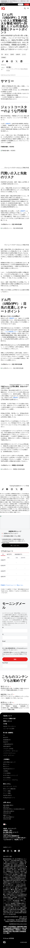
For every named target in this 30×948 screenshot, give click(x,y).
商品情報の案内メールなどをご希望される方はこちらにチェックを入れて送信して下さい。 (14, 654)
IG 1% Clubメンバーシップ (10, 775)
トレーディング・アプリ (10, 786)
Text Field (5, 662)
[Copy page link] (2, 61)
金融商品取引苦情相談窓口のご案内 (15, 928)
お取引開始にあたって (9, 762)
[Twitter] (17, 61)
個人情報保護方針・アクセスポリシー (16, 648)
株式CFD (9, 554)
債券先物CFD (7, 746)
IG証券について (7, 715)
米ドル (6, 54)
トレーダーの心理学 (8, 728)
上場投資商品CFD (8, 744)
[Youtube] (15, 851)
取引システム (7, 784)
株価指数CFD (18, 554)
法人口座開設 (7, 777)
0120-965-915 (7, 809)
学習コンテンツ (7, 721)
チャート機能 (7, 793)
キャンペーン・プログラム (10, 780)
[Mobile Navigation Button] (28, 8)
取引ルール (6, 764)
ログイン (21, 4)
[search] (25, 8)
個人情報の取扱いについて (10, 832)
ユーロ (23, 54)
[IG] (3, 8)
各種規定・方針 (7, 830)
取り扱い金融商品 (8, 732)
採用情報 (11, 938)
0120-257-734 (7, 813)
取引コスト (6, 766)
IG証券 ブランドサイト (9, 726)
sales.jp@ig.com (20, 809)
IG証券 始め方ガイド (9, 768)
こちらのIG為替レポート (11, 331)
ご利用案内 (6, 759)
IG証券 (5, 828)
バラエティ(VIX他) (8, 748)
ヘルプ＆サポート (8, 839)
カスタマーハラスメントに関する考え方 (14, 837)
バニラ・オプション (8, 755)
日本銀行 (3, 57)
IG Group (5, 938)
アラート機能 (7, 791)
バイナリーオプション (9, 753)
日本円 (12, 54)
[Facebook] (7, 61)
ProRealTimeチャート (9, 797)
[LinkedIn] (21, 61)
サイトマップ (12, 828)
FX (2, 54)
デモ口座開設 (7, 773)
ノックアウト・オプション (10, 751)
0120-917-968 (7, 818)
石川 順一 (9, 67)
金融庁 (5, 926)
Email (3, 641)
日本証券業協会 (12, 926)
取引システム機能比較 (9, 788)
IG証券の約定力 (7, 795)
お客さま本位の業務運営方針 (11, 836)
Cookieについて (7, 834)
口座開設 (27, 4)
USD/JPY (8, 123)
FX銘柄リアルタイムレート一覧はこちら (12, 585)
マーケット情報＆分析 (9, 718)
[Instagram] (12, 61)
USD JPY (18, 54)
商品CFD (5, 742)
